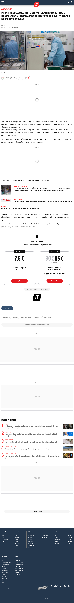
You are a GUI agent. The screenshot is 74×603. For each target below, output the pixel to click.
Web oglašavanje (19, 568)
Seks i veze (30, 541)
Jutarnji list (4, 560)
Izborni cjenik (18, 566)
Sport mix (17, 545)
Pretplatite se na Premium (61, 586)
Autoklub (4, 568)
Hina (5, 26)
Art (55, 535)
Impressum (17, 560)
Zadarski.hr (4, 583)
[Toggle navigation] (2, 2)
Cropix (3, 587)
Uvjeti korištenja (19, 562)
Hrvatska (4, 535)
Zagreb (3, 541)
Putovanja (30, 543)
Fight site (17, 543)
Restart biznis (45, 535)
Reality (69, 543)
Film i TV (57, 537)
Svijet (3, 537)
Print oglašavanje (19, 570)
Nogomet (17, 537)
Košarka (17, 539)
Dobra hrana (5, 572)
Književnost (57, 539)
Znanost (30, 537)
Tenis (16, 541)
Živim (3, 581)
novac (44, 531)
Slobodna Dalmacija (6, 562)
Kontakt (17, 572)
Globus (3, 566)
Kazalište (57, 543)
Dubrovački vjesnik (6, 579)
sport (17, 531)
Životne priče (31, 545)
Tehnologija (31, 535)
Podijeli (25, 78)
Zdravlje (30, 539)
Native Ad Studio (6, 589)
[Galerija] (37, 50)
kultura (57, 531)
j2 (29, 531)
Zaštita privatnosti (19, 564)
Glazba (56, 541)
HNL (16, 535)
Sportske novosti (5, 564)
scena (70, 531)
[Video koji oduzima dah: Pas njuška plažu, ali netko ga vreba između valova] (68, 448)
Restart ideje (44, 537)
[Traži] (71, 2)
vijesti (4, 531)
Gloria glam (4, 576)
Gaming (30, 547)
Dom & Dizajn (5, 570)
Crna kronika (5, 539)
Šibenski (4, 585)
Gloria (3, 574)
